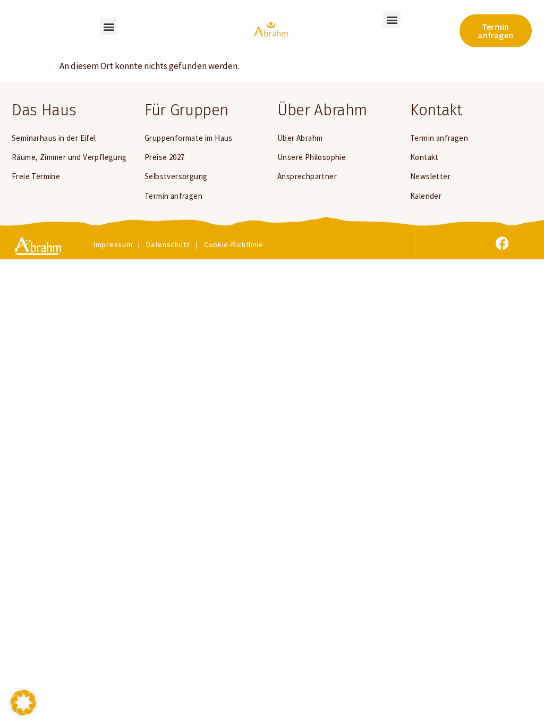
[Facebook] (502, 243)
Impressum (113, 244)
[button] (108, 26)
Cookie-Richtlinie (234, 244)
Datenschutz (168, 244)
